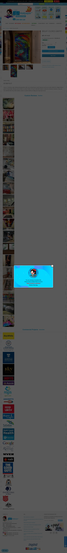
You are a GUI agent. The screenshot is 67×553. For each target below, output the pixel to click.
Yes (37, 285)
